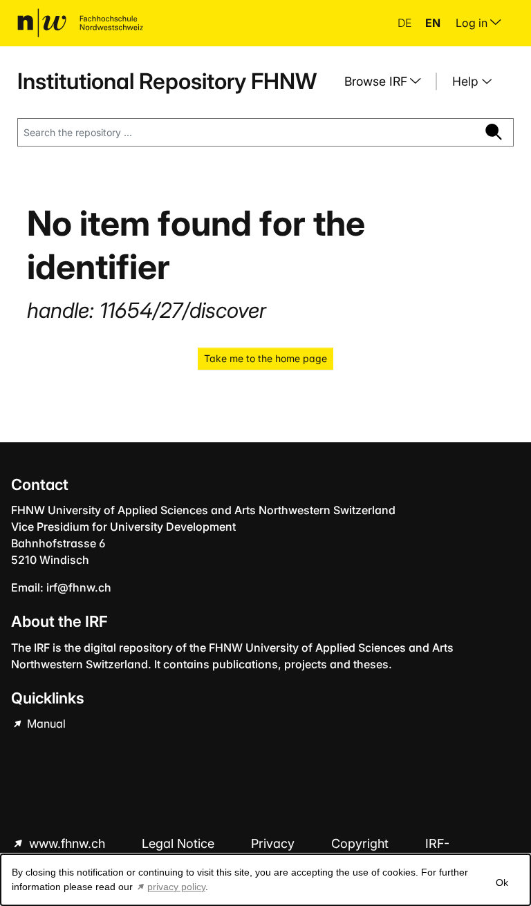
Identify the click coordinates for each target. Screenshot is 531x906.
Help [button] (467, 81)
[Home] (80, 22)
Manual (45, 723)
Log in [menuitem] (473, 23)
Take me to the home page (265, 358)
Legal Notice (180, 843)
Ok (502, 882)
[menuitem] (387, 81)
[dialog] (265, 879)
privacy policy (176, 886)
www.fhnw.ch (67, 843)
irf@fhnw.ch (78, 587)
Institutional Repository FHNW (167, 81)
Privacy (274, 843)
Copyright (361, 843)
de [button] (406, 23)
